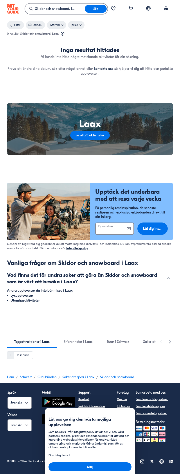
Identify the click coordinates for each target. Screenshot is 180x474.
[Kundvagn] (131, 9)
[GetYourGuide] (13, 9)
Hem (10, 377)
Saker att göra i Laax (78, 377)
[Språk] (148, 8)
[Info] (63, 34)
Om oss (122, 399)
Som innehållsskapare (150, 406)
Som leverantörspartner (152, 399)
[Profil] (166, 9)
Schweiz (26, 377)
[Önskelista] (113, 9)
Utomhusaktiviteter (25, 300)
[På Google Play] (58, 402)
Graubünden (47, 377)
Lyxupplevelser (22, 296)
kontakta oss (103, 69)
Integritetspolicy (77, 248)
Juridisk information (91, 406)
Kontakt (83, 399)
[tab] (32, 342)
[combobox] (54, 9)
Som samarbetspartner (151, 413)
